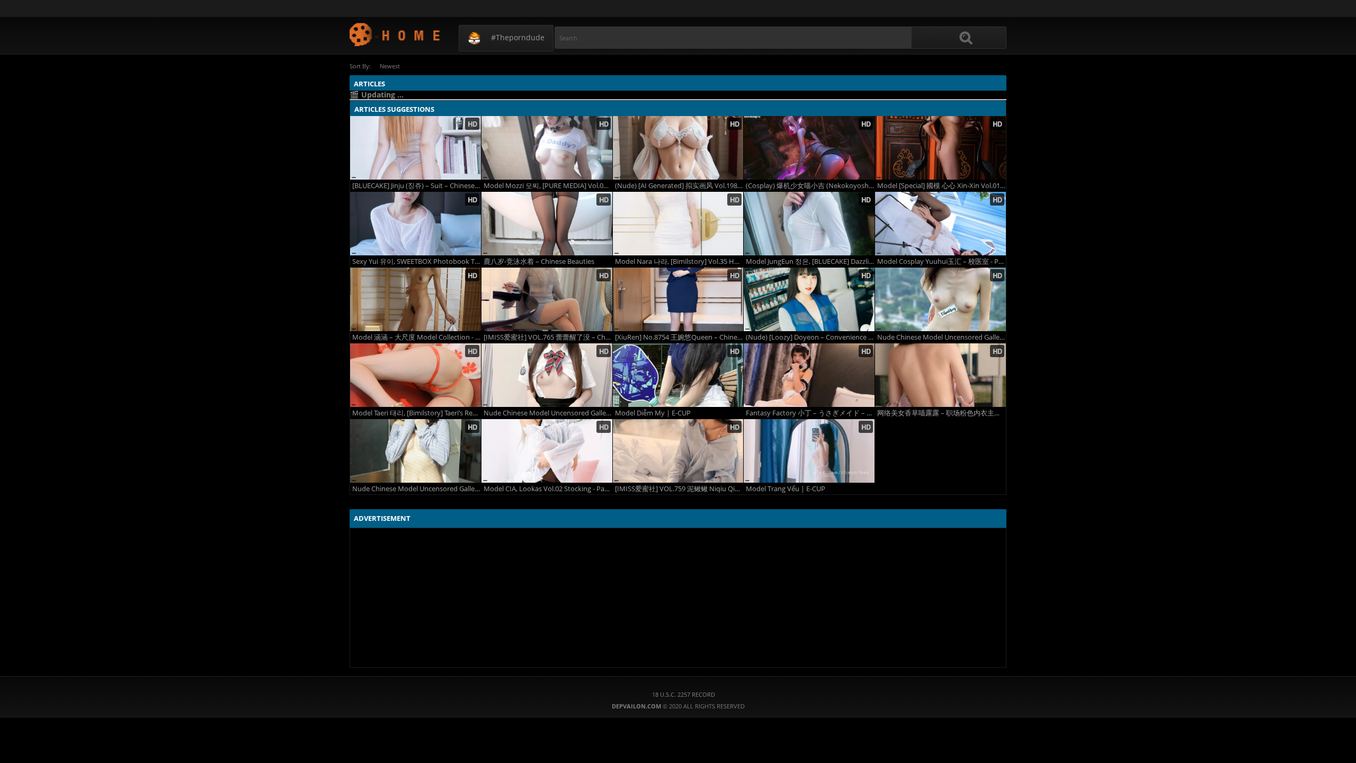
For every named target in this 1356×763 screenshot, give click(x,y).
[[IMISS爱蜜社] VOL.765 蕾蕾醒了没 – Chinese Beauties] (546, 299)
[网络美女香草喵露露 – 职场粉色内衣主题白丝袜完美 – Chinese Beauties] (940, 375)
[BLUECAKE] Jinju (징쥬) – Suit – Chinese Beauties (416, 185)
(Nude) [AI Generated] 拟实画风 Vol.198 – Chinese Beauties (679, 185)
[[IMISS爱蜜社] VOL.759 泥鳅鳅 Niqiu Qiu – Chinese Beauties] (678, 451)
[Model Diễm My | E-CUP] (678, 375)
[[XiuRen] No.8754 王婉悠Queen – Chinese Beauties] (678, 299)
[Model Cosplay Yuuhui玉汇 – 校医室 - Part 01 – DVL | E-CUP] (940, 223)
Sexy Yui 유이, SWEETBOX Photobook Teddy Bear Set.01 (416, 261)
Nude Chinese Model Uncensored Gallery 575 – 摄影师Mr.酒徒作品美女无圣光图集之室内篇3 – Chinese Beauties (416, 488)
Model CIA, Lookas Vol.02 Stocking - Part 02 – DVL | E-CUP (548, 488)
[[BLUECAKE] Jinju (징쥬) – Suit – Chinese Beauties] (415, 148)
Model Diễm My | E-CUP (653, 413)
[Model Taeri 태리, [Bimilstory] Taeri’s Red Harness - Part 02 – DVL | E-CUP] (415, 375)
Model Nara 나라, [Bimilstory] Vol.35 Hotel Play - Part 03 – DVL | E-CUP (679, 261)
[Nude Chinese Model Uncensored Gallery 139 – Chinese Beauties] (940, 299)
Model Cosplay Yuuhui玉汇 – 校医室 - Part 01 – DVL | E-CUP (941, 261)
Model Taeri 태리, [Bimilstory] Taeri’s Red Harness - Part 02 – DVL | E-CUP (416, 413)
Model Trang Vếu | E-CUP (785, 488)
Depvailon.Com (395, 34)
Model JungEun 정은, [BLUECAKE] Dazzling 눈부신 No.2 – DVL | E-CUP (810, 261)
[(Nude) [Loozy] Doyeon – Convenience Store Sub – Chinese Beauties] (809, 299)
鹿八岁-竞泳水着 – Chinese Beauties (539, 261)
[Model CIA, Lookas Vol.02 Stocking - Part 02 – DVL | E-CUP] (546, 451)
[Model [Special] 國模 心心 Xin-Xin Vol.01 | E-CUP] (940, 148)
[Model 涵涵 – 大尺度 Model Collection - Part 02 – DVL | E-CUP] (415, 299)
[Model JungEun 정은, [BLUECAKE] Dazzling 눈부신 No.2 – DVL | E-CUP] (809, 223)
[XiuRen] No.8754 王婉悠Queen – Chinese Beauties (679, 337)
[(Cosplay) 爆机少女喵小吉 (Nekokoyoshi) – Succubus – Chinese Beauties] (809, 148)
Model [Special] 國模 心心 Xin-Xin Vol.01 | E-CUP (941, 185)
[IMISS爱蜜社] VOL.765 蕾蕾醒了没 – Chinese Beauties (548, 337)
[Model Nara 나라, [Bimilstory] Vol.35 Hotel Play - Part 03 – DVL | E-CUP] (678, 223)
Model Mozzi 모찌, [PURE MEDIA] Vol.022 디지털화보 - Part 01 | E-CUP (548, 185)
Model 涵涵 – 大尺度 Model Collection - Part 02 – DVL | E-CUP (416, 337)
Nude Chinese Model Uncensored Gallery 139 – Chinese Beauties (941, 337)
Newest (390, 66)
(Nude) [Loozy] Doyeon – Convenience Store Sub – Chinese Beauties (810, 337)
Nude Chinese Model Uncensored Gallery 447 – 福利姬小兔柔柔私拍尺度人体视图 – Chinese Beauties (548, 413)
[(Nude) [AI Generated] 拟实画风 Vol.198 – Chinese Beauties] (678, 148)
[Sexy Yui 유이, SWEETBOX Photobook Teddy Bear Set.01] (415, 223)
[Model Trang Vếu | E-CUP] (809, 451)
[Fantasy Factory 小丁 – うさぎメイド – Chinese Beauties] (809, 375)
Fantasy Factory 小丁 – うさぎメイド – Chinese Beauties (810, 413)
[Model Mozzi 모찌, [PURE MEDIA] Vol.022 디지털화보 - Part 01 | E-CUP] (546, 148)
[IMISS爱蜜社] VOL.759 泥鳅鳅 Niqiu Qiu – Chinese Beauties (679, 488)
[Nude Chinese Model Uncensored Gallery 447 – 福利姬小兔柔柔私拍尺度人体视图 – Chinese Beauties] (546, 375)
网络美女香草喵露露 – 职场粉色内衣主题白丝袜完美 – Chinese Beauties (941, 413)
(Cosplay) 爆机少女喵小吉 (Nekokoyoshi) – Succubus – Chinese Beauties (810, 185)
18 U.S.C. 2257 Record (683, 694)
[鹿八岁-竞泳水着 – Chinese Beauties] (546, 223)
